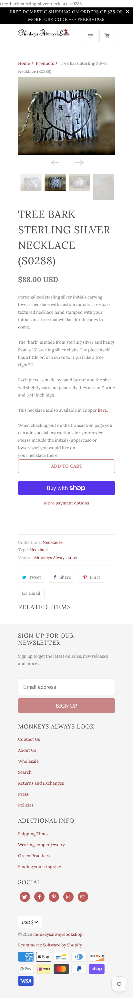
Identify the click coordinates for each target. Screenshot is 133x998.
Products (45, 63)
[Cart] (107, 36)
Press (23, 794)
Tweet (35, 577)
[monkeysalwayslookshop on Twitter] (25, 897)
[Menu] (90, 36)
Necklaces (53, 542)
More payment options (66, 503)
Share (65, 577)
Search (25, 772)
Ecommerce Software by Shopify (50, 945)
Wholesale (28, 761)
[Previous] (54, 162)
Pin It (95, 577)
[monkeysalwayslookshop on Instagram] (68, 897)
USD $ (28, 922)
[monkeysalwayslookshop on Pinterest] (54, 897)
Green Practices (34, 855)
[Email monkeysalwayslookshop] (83, 897)
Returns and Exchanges (41, 783)
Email (34, 593)
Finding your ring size (39, 866)
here (102, 410)
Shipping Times (33, 834)
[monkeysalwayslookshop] (44, 35)
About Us (27, 750)
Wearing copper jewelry (41, 844)
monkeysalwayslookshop (58, 934)
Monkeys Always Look (55, 557)
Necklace (39, 550)
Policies (26, 805)
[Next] (79, 162)
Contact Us (29, 739)
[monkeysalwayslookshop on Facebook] (39, 897)
